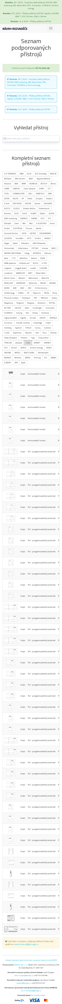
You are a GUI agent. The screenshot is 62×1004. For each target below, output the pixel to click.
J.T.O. (14, 258)
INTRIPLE (37, 253)
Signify (23, 317)
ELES (16, 213)
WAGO (17, 352)
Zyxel (23, 362)
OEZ (29, 288)
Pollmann (26, 297)
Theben (24, 337)
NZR (15, 288)
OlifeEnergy (9, 293)
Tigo (33, 337)
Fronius (29, 228)
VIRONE (7, 352)
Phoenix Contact (11, 297)
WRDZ (27, 357)
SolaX (48, 322)
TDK (37, 332)
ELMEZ (33, 213)
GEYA (24, 233)
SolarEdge (37, 322)
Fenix (52, 223)
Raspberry (8, 302)
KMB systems (10, 263)
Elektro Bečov (29, 208)
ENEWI (34, 218)
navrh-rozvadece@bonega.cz (31, 990)
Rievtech (42, 302)
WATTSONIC (29, 352)
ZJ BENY (7, 362)
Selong (19, 312)
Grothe (38, 238)
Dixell (29, 198)
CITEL (6, 193)
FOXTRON (17, 228)
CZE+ (30, 193)
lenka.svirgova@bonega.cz (23, 975)
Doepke (39, 198)
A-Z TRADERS (10, 173)
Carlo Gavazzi (29, 188)
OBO (22, 288)
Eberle (37, 203)
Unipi (28, 342)
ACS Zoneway (41, 173)
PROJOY (44, 297)
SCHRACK (8, 312)
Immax (45, 248)
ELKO (24, 213)
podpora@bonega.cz (24, 983)
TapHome (17, 332)
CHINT (41, 188)
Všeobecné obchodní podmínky (16, 960)
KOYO (35, 263)
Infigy (27, 253)
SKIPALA (53, 317)
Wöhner (17, 357)
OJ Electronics (41, 288)
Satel (27, 307)
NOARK (52, 283)
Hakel (15, 243)
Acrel (29, 173)
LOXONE (43, 268)
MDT (30, 273)
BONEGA (33, 183)
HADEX (47, 238)
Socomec (8, 322)
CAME (6, 188)
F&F (24, 223)
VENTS (23, 347)
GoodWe (19, 238)
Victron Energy (36, 347)
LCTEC (44, 263)
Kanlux (34, 258)
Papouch (37, 293)
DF (23, 198)
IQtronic (48, 253)
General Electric (11, 233)
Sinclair (33, 317)
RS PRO (7, 307)
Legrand (7, 268)
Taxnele (28, 332)
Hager (6, 243)
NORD (7, 288)
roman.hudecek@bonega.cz (25, 944)
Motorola (33, 283)
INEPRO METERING (12, 253)
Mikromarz (33, 278)
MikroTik (45, 278)
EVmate (7, 223)
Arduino (7, 183)
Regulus (30, 302)
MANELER (20, 273)
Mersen (22, 278)
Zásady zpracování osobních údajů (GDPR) (42, 960)
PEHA (46, 293)
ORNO (21, 293)
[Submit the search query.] (4, 138)
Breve (53, 183)
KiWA (42, 258)
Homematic (9, 248)
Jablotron (24, 258)
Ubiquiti (18, 342)
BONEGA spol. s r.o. (21, 964)
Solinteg (7, 327)
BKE (16, 183)
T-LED (6, 332)
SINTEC (43, 317)
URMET (37, 342)
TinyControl (43, 337)
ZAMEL (54, 357)
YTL (45, 357)
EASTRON (17, 203)
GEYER (33, 233)
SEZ (27, 312)
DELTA (15, 198)
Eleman (7, 213)
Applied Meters (43, 178)
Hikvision (25, 243)
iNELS (54, 248)
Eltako (42, 213)
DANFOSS (40, 193)
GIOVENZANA (45, 233)
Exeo (17, 223)
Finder (7, 228)
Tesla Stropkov (10, 337)
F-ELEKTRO (41, 223)
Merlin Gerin (9, 278)
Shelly (35, 312)
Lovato (33, 268)
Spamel (18, 327)
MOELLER (8, 283)
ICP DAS (35, 248)
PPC (35, 297)
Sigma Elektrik (10, 317)
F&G (31, 223)
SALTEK (18, 307)
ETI (49, 218)
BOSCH (44, 183)
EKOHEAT (48, 203)
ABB (21, 173)
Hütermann (23, 248)
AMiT (31, 178)
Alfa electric (20, 178)
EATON (28, 203)
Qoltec (55, 297)
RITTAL (52, 302)
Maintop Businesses (38, 995)
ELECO (7, 208)
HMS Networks (39, 243)
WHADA (7, 357)
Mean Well (40, 273)
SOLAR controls (23, 322)
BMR (24, 183)
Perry (54, 293)
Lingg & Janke (21, 268)
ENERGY (24, 218)
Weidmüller (43, 352)
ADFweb (7, 178)
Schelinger (37, 307)
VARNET (47, 342)
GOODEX (8, 238)
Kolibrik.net (24, 263)
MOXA (43, 283)
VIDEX (49, 347)
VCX (6, 347)
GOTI (29, 238)
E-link (6, 203)
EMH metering (10, 218)
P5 (28, 293)
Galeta (38, 228)
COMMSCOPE (19, 193)
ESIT (43, 218)
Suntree (47, 327)
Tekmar (53, 332)
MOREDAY (20, 283)
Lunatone (8, 273)
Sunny (38, 327)
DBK (50, 193)
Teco (44, 332)
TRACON (8, 342)
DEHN (6, 198)
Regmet (20, 302)
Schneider (50, 307)
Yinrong (37, 357)
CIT (49, 188)
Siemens (45, 312)
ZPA (16, 362)
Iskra (6, 258)
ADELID (53, 173)
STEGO (28, 327)
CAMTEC (16, 188)
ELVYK (51, 213)
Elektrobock (44, 208)
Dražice (49, 198)
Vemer (14, 347)
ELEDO (17, 208)
